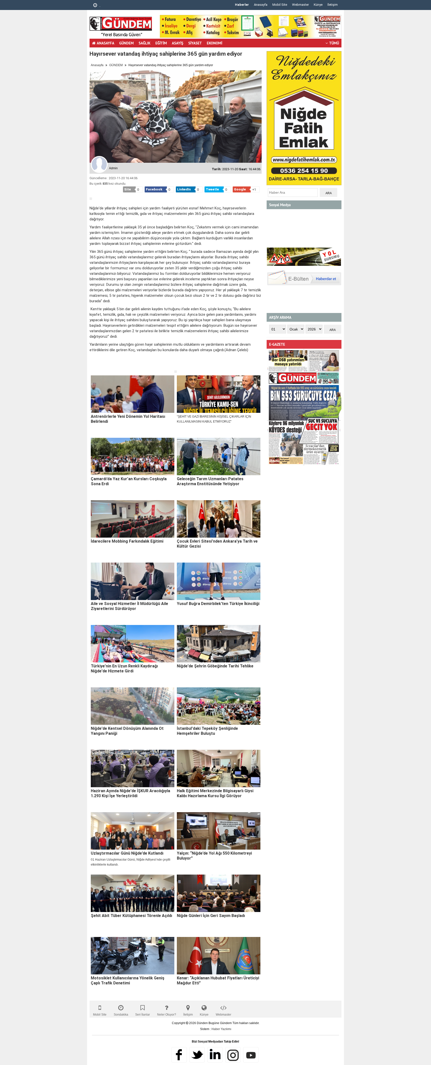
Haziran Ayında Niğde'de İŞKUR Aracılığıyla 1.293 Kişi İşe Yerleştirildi (130, 793)
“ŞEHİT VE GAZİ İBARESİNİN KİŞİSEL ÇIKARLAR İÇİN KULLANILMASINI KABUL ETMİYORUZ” (214, 419)
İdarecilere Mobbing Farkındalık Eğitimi (127, 541)
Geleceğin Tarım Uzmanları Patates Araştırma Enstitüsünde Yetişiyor (210, 481)
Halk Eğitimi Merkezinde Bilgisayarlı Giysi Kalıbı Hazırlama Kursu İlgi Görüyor (215, 793)
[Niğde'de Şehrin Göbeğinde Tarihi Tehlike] (218, 643)
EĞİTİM (161, 43)
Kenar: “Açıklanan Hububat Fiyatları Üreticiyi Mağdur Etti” (218, 980)
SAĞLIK (144, 43)
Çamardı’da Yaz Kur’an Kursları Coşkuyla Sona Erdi (129, 481)
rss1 (251, 1055)
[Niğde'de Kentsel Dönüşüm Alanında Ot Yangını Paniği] (132, 706)
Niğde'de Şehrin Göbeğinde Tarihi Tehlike (215, 666)
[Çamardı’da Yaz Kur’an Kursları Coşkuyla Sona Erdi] (132, 456)
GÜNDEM (126, 43)
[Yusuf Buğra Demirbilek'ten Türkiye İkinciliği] (218, 581)
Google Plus (215, 1055)
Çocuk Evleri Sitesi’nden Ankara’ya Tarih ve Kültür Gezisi (217, 544)
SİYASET (195, 43)
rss (233, 1055)
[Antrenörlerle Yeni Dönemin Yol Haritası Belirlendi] (132, 394)
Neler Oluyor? (166, 1014)
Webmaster (300, 4)
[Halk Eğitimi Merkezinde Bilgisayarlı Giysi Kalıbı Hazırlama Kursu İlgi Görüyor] (218, 768)
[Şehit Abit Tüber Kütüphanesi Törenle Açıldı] (132, 893)
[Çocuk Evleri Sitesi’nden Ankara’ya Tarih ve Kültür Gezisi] (218, 519)
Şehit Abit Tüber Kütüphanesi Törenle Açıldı (131, 915)
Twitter (197, 1055)
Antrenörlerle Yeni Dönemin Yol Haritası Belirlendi (128, 419)
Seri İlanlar (142, 1014)
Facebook (179, 1055)
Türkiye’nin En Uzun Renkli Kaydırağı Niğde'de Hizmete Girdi (124, 668)
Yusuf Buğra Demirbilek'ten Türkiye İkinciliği (218, 603)
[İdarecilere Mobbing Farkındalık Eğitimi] (132, 519)
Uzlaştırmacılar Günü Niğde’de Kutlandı (127, 853)
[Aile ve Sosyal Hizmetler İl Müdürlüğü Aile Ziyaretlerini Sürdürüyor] (132, 581)
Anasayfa (260, 4)
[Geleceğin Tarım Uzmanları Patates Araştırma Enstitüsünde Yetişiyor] (218, 456)
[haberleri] (92, 366)
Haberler (242, 4)
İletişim (332, 4)
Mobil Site (279, 4)
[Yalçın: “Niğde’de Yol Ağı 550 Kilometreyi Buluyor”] (218, 831)
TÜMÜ (334, 43)
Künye (318, 4)
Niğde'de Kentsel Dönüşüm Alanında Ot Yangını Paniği (127, 731)
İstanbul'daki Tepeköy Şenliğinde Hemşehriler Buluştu (207, 731)
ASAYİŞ (177, 43)
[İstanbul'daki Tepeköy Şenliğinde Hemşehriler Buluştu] (218, 706)
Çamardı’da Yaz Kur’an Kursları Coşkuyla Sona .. (133, 5)
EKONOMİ (214, 43)
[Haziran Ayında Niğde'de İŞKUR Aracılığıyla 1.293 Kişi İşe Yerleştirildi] (132, 768)
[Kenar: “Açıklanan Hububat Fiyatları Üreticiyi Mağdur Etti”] (218, 955)
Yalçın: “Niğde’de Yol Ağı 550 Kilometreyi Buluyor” (214, 856)
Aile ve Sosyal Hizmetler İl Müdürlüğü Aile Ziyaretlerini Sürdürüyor (129, 606)
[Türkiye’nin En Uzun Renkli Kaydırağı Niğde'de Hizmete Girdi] (132, 643)
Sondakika (121, 1014)
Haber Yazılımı (221, 1029)
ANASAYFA (105, 43)
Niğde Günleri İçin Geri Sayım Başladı (211, 915)
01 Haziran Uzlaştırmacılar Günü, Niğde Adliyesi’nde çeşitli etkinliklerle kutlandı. (130, 862)
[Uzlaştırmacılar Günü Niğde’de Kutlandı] (132, 831)
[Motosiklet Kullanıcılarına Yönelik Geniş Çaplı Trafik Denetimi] (132, 955)
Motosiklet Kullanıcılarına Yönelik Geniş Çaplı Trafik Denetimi (127, 980)
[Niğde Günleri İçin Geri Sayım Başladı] (218, 893)
